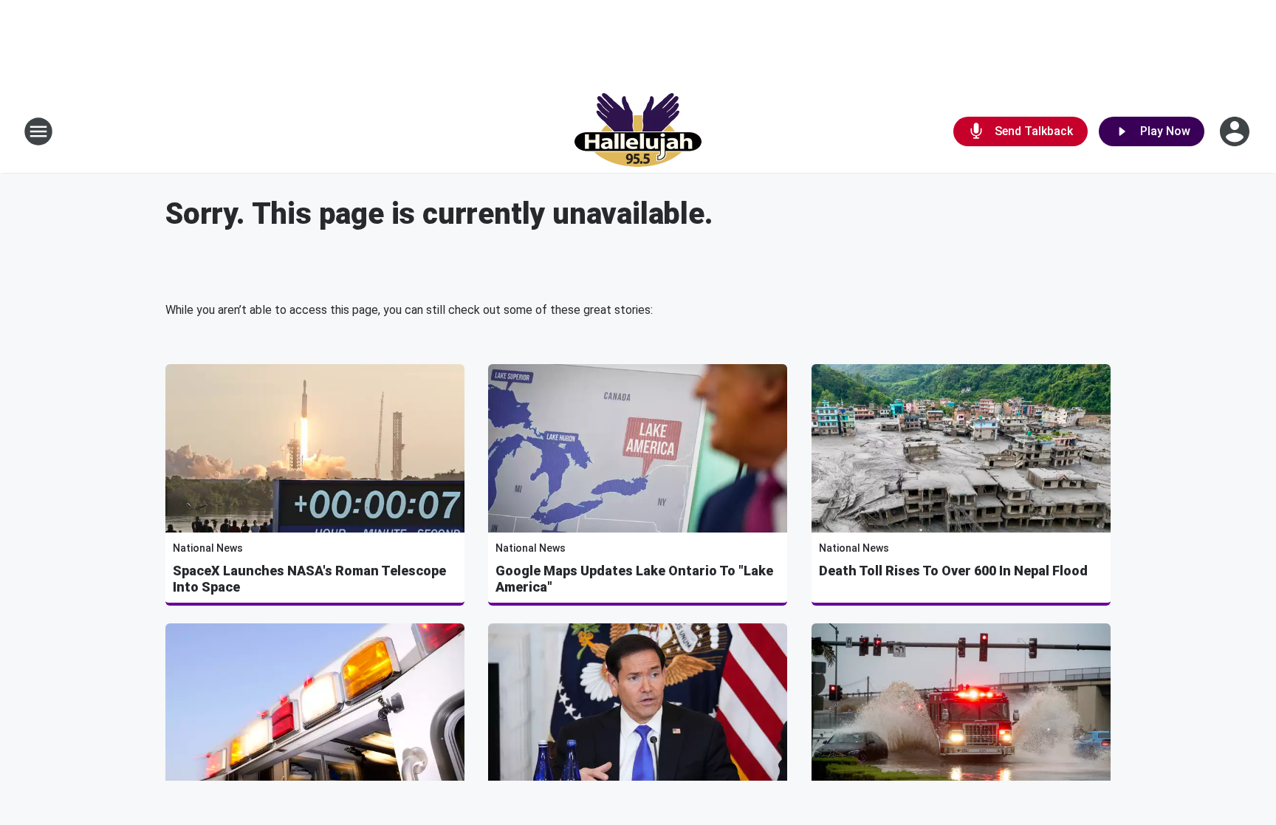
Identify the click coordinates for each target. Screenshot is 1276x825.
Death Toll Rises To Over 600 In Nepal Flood (953, 570)
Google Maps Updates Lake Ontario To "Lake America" (634, 579)
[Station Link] (638, 131)
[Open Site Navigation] (38, 131)
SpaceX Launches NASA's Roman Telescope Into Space (309, 579)
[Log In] (1236, 131)
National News (208, 548)
